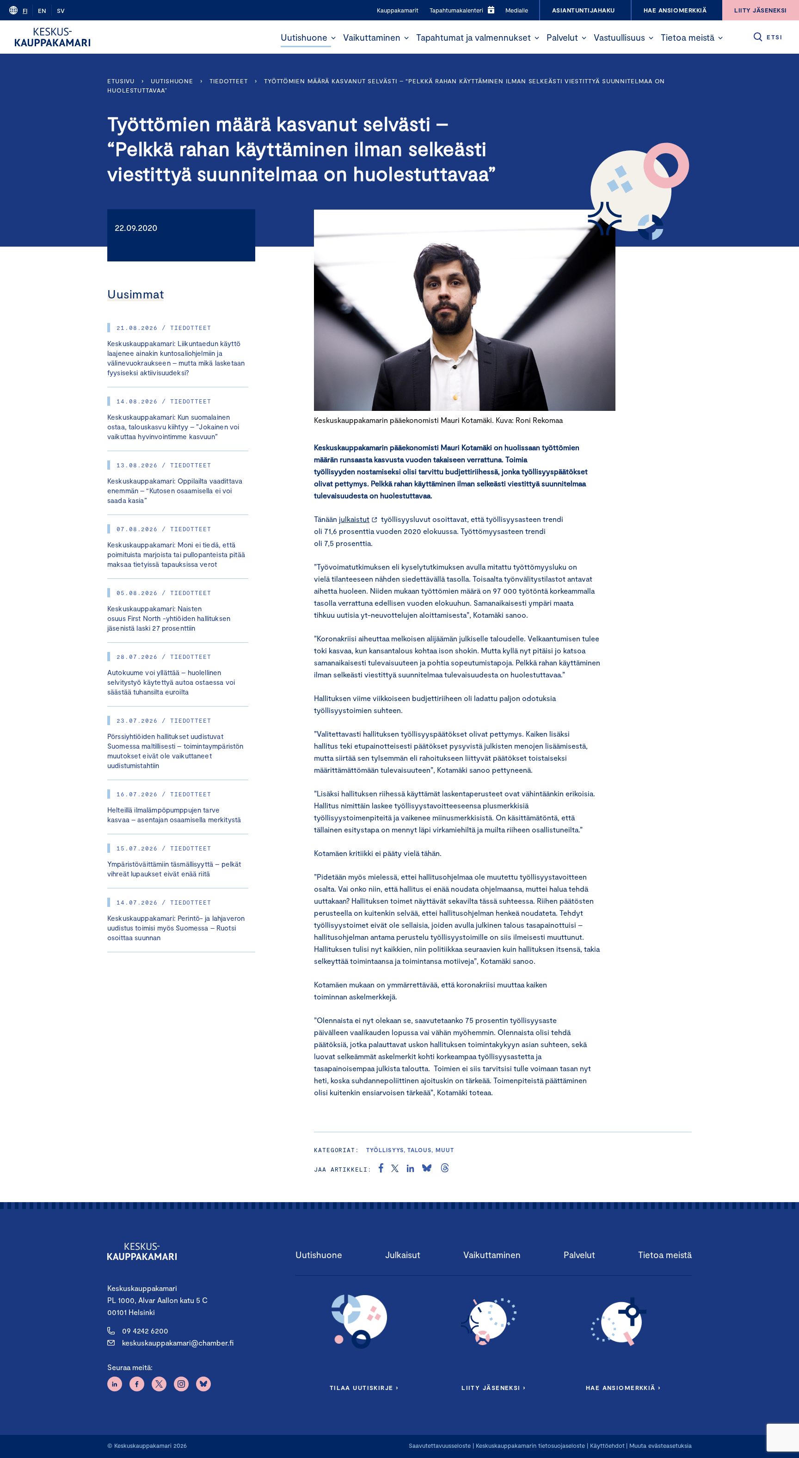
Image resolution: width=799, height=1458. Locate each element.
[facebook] (381, 1169)
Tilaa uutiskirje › (364, 1387)
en (42, 10)
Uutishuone (304, 37)
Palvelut (562, 37)
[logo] (52, 37)
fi (25, 10)
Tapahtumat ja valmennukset (473, 37)
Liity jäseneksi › (493, 1387)
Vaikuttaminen (371, 37)
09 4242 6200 (145, 1330)
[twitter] (395, 1169)
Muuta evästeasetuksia (660, 1445)
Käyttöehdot (607, 1445)
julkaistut (354, 519)
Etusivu (121, 81)
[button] (333, 38)
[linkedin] (410, 1169)
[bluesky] (426, 1169)
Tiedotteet (228, 81)
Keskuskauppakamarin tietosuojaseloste (529, 1445)
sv (61, 10)
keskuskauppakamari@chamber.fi (178, 1342)
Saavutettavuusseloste (440, 1445)
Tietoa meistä (687, 37)
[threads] (444, 1169)
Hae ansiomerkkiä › (623, 1387)
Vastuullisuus (619, 37)
